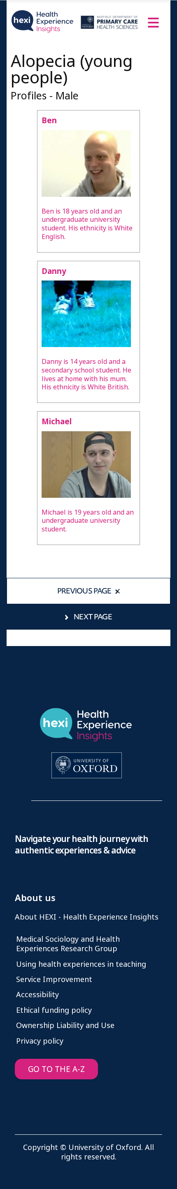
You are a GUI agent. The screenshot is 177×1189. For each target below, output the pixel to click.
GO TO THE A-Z (56, 1069)
